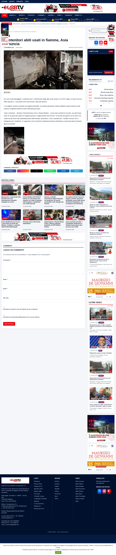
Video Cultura (79, 491)
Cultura (50, 15)
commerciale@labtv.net (12, 524)
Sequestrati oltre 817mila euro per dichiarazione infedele (100, 178)
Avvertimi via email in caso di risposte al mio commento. (20, 309)
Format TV (78, 15)
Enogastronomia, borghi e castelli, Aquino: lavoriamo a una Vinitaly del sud (101, 326)
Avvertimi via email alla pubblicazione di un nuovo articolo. (21, 317)
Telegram (76, 171)
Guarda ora (108, 72)
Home (4, 15)
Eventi (56, 498)
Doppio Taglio (38, 491)
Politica (21, 15)
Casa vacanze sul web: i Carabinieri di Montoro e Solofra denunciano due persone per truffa (74, 224)
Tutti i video (110, 158)
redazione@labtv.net (7, 518)
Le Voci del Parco (39, 503)
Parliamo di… (38, 506)
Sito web (6, 298)
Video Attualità (79, 486)
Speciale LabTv (38, 488)
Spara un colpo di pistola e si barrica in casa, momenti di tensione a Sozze (101, 206)
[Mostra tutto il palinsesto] (101, 105)
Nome (5, 279)
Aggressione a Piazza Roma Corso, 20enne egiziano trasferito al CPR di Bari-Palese (54, 224)
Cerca (27, 1)
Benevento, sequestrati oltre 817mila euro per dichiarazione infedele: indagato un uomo (40, 24)
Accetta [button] (58, 552)
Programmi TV (38, 486)
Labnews (36, 501)
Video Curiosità (79, 498)
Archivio (57, 481)
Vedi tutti (110, 81)
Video (77, 501)
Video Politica (79, 484)
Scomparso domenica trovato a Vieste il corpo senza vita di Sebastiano (99, 260)
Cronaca (12, 15)
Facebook (10, 171)
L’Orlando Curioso (39, 496)
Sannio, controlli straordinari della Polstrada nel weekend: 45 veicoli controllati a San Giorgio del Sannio (53, 200)
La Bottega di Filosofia (40, 498)
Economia (41, 15)
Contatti (11, 1)
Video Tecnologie (80, 496)
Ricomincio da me (39, 508)
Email (5, 288)
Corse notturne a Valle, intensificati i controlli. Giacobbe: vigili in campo (101, 405)
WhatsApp (50, 171)
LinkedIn (63, 171)
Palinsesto (68, 15)
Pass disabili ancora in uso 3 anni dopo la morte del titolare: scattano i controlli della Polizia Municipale (10, 224)
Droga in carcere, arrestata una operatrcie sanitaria (99, 233)
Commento (7, 260)
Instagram (23, 171)
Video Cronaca (79, 481)
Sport (59, 15)
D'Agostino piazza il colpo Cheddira (101, 353)
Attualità (31, 15)
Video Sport (78, 493)
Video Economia (80, 488)
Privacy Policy (38, 484)
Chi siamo (4, 1)
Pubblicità (19, 1)
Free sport (37, 493)
